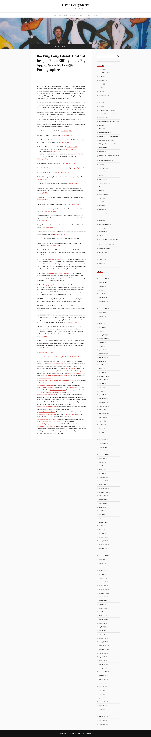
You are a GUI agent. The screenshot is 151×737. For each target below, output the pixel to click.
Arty (100, 87)
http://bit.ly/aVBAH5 (77, 154)
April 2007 (102, 698)
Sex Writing (102, 228)
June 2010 (101, 608)
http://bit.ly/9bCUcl (54, 151)
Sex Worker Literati (104, 224)
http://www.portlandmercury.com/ (58, 383)
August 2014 (102, 458)
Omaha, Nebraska (103, 183)
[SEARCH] (118, 56)
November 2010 (103, 593)
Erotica (101, 125)
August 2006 (102, 705)
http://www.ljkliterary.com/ (76, 371)
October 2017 (102, 357)
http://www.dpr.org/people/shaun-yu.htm (48, 419)
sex (99, 216)
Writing (101, 263)
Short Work (102, 231)
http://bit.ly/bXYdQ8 (51, 211)
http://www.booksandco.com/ (45, 421)
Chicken (101, 102)
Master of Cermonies (104, 160)
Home (54, 15)
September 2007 (103, 683)
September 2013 (103, 499)
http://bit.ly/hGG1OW (43, 220)
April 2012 (102, 533)
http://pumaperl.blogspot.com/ (53, 285)
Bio (60, 15)
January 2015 (102, 443)
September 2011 (103, 555)
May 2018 (101, 346)
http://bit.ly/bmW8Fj (48, 227)
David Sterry (42, 76)
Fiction (101, 129)
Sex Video (101, 220)
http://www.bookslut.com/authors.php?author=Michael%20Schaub (55, 380)
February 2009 (103, 638)
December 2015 (103, 406)
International (102, 147)
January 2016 (102, 402)
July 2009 (101, 627)
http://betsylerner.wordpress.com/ (52, 392)
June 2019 (101, 320)
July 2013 (101, 507)
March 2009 (102, 634)
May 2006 (101, 709)
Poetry (100, 198)
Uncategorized (103, 256)
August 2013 (102, 503)
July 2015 (101, 421)
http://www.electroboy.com (58, 390)
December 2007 (103, 671)
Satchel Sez (102, 213)
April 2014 (102, 473)
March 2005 (102, 724)
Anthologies (102, 80)
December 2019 (103, 305)
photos (100, 190)
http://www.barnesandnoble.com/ (46, 412)
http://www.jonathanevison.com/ (46, 395)
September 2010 (103, 600)
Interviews (101, 151)
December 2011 (103, 544)
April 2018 (102, 350)
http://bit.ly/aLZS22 (70, 163)
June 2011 (101, 567)
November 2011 (103, 548)
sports (100, 235)
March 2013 (102, 518)
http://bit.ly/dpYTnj (42, 159)
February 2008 (103, 664)
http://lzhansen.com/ (42, 336)
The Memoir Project (104, 248)
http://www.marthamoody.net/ (76, 373)
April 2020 (102, 293)
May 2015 (101, 428)
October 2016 (102, 379)
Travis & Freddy (103, 252)
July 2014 (101, 462)
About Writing (45, 78)
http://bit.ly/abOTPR (78, 168)
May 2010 (101, 612)
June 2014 (101, 466)
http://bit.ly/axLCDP (64, 172)
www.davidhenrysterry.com (73, 322)
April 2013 (102, 514)
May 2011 (101, 570)
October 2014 (102, 451)
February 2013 (103, 522)
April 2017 (102, 372)
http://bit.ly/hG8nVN (54, 245)
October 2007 (102, 679)
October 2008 (102, 653)
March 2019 (102, 331)
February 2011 (103, 582)
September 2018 (103, 338)
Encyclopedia (102, 117)
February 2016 (103, 398)
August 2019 (102, 312)
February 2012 (103, 537)
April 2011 (102, 574)
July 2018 (101, 342)
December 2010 (103, 589)
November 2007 (103, 675)
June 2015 (101, 424)
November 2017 (103, 353)
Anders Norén (86, 733)
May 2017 (101, 368)
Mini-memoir (65, 78)
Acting (100, 76)
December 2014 (103, 447)
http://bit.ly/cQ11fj (71, 149)
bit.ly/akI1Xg (68, 135)
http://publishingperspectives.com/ (46, 424)
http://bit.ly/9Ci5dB (73, 204)
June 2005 (101, 720)
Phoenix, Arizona (103, 186)
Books (66, 15)
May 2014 (101, 469)
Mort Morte (102, 172)
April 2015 (102, 432)
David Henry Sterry (75, 5)
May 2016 (101, 391)
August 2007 (102, 686)
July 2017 (101, 361)
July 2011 (101, 563)
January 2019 (102, 335)
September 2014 (103, 454)
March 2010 (102, 615)
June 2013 (101, 511)
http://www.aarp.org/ (72, 387)
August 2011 (102, 559)
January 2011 (102, 585)
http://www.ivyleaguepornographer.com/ (58, 273)
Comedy (101, 106)
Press (73, 15)
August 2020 (102, 282)
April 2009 (102, 630)
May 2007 (101, 694)
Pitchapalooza (103, 194)
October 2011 (102, 552)
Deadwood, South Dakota (106, 114)
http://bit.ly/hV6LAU (64, 142)
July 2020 (101, 286)
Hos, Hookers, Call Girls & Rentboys (109, 136)
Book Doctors (56, 78)
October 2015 (102, 409)
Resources (101, 205)
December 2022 (103, 278)
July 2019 (101, 316)
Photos (82, 15)
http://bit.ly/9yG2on (66, 131)
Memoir (101, 164)
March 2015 (102, 436)
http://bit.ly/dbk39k (72, 147)
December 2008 (103, 645)
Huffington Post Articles (105, 140)
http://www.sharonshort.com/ (45, 387)
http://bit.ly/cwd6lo (42, 179)
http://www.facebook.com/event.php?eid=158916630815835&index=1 (61, 357)
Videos (100, 259)
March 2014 (102, 477)
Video (89, 15)
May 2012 (101, 529)
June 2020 (101, 290)
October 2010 (102, 597)
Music (100, 175)
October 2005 (102, 716)
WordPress (71, 733)
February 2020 (103, 297)
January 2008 (102, 668)
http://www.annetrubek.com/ (45, 385)
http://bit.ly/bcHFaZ (42, 193)
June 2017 (101, 365)
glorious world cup (104, 132)
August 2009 (102, 623)
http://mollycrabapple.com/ (58, 259)
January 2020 (102, 301)
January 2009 (102, 642)
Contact (96, 15)
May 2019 (101, 323)
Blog (100, 91)
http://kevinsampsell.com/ (73, 414)
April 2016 (102, 395)
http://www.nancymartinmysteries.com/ (56, 375)
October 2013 (102, 496)
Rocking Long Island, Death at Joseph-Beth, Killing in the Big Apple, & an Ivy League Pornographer (61, 63)
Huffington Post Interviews (106, 144)
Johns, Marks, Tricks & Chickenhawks (109, 155)
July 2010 (101, 604)
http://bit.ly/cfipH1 (74, 183)
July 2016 (101, 383)
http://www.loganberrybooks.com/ (46, 414)
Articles (101, 84)
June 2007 (101, 690)
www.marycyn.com (67, 348)
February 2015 (103, 439)
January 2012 (102, 540)
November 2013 (103, 492)
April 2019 (102, 327)
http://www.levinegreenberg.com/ (46, 406)
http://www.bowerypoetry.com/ (45, 352)
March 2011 (102, 578)
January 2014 (102, 484)
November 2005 (103, 713)
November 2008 (103, 649)
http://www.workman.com (55, 364)
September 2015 (103, 413)
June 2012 (101, 525)
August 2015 (102, 417)
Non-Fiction (74, 78)
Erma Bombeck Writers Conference (108, 121)
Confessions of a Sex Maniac (106, 110)
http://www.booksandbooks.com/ (46, 426)
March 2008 (102, 660)
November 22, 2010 (57, 76)
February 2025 (103, 275)
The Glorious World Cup (105, 244)
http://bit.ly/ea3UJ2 (59, 234)
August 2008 (102, 657)
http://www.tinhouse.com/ (44, 378)
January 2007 (102, 701)
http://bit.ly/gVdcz (71, 368)
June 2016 (101, 387)
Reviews (101, 209)
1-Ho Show (102, 69)
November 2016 (103, 376)
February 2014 (103, 481)
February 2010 (103, 619)
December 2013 (103, 488)
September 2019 (103, 308)
